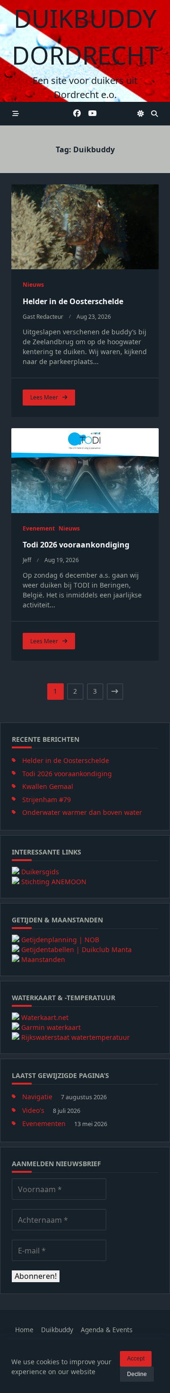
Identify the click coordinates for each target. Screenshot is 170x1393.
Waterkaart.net (44, 1017)
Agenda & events (107, 1329)
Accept (135, 1358)
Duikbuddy (57, 1329)
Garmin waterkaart (51, 1027)
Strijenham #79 (46, 799)
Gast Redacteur (43, 317)
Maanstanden (43, 959)
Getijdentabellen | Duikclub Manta (76, 949)
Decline (137, 1374)
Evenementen (44, 1123)
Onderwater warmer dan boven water (82, 812)
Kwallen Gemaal (47, 786)
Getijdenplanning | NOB (60, 939)
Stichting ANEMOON (53, 881)
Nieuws (33, 285)
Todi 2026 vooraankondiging (76, 544)
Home (24, 1329)
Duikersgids (40, 871)
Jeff (27, 560)
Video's (33, 1110)
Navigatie (37, 1096)
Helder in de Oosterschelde (73, 301)
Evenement (39, 528)
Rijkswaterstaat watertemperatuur (75, 1037)
